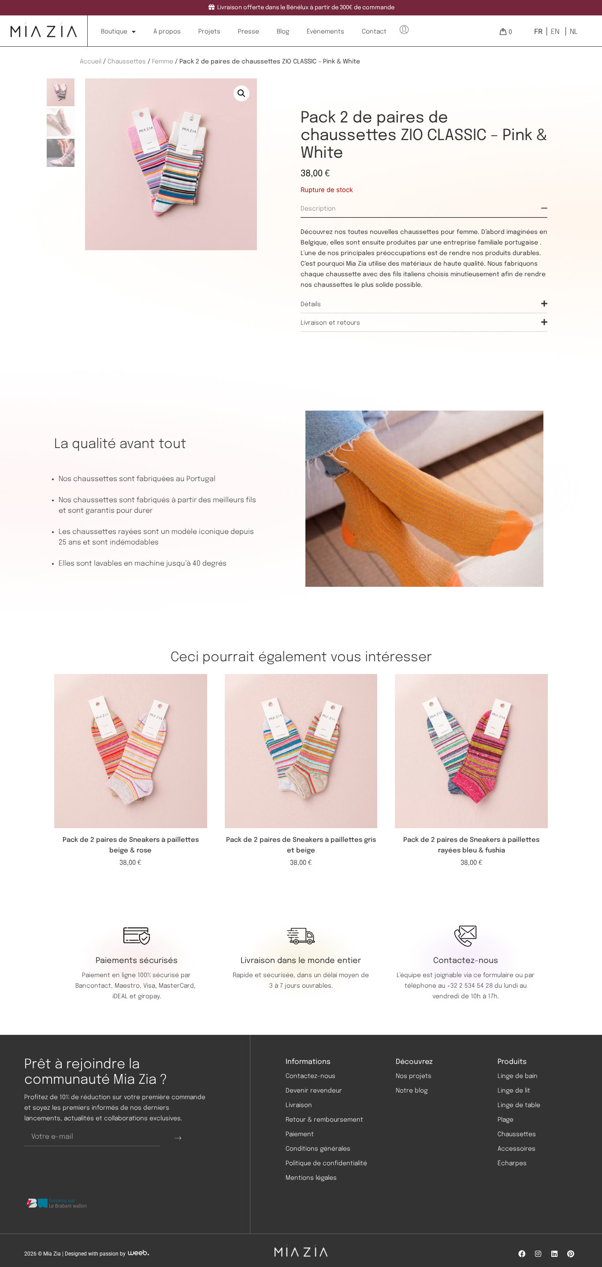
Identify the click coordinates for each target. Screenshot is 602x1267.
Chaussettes (127, 62)
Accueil (90, 62)
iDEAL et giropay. (136, 996)
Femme (162, 62)
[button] (241, 93)
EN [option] (555, 32)
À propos (167, 32)
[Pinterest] (571, 1254)
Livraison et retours (330, 323)
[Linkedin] (554, 1254)
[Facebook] (522, 1254)
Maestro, (129, 986)
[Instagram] (538, 1254)
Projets (209, 32)
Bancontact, (95, 986)
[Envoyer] (178, 1137)
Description (318, 209)
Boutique (114, 32)
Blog (283, 32)
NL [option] (574, 32)
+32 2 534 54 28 (470, 986)
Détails (311, 304)
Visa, (151, 986)
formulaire (498, 975)
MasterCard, (177, 986)
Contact (374, 32)
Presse (248, 32)
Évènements (325, 32)
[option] (554, 32)
